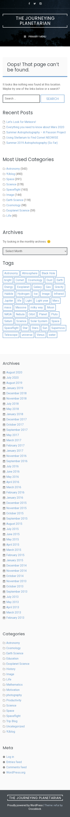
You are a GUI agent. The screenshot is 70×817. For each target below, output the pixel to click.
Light (28, 300)
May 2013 (12, 602)
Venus (41, 335)
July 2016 (12, 466)
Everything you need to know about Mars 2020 (35, 127)
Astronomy (13, 168)
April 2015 (12, 544)
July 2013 (12, 597)
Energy (8, 287)
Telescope (11, 335)
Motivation (13, 690)
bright (7, 280)
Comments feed (16, 767)
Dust (49, 280)
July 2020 (12, 377)
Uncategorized (15, 726)
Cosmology (13, 205)
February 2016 (15, 492)
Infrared (59, 293)
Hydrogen (23, 293)
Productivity (13, 700)
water (52, 335)
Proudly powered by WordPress (25, 805)
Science (11, 184)
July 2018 (12, 403)
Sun (45, 328)
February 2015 (15, 555)
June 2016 (13, 471)
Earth (60, 280)
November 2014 (16, 570)
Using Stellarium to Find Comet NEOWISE (32, 137)
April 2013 (12, 607)
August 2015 (14, 523)
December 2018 (16, 393)
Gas (48, 287)
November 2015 (16, 508)
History (10, 669)
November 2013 (16, 581)
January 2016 (14, 497)
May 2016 (12, 477)
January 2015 (14, 560)
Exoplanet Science (17, 210)
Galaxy (38, 287)
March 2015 (13, 550)
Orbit (32, 314)
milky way (37, 307)
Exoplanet (23, 287)
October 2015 (15, 513)
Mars (55, 300)
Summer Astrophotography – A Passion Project (36, 132)
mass (7, 307)
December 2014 (16, 565)
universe (27, 335)
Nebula (20, 314)
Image (10, 195)
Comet (20, 280)
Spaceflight (13, 189)
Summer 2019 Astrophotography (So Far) (32, 143)
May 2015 (12, 539)
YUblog (10, 174)
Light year (42, 300)
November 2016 (16, 456)
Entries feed (14, 762)
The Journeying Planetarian (35, 20)
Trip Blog (11, 721)
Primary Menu (37, 36)
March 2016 (13, 487)
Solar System (39, 321)
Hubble (8, 293)
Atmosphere (30, 273)
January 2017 (14, 450)
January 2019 (14, 388)
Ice (36, 293)
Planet (43, 314)
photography (14, 695)
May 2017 (12, 435)
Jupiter (8, 300)
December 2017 (16, 419)
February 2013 (15, 617)
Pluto (54, 314)
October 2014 (15, 576)
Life (8, 215)
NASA (8, 314)
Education (12, 658)
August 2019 (14, 383)
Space (10, 179)
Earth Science (14, 200)
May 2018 (12, 409)
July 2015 (12, 529)
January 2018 (14, 414)
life (19, 300)
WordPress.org (15, 772)
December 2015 (16, 503)
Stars (35, 328)
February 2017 (15, 445)
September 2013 (16, 591)
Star (25, 328)
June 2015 (13, 534)
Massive (20, 307)
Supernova (58, 328)
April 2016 (12, 482)
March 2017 (13, 440)
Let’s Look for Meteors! (21, 122)
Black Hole (48, 273)
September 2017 (16, 430)
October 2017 (15, 424)
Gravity (59, 287)
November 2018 (16, 398)
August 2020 (14, 372)
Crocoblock (35, 808)
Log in (10, 757)
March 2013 (13, 612)
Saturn (8, 321)
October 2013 (15, 586)
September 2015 (16, 518)
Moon (50, 307)
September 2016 (16, 461)
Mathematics (14, 684)
